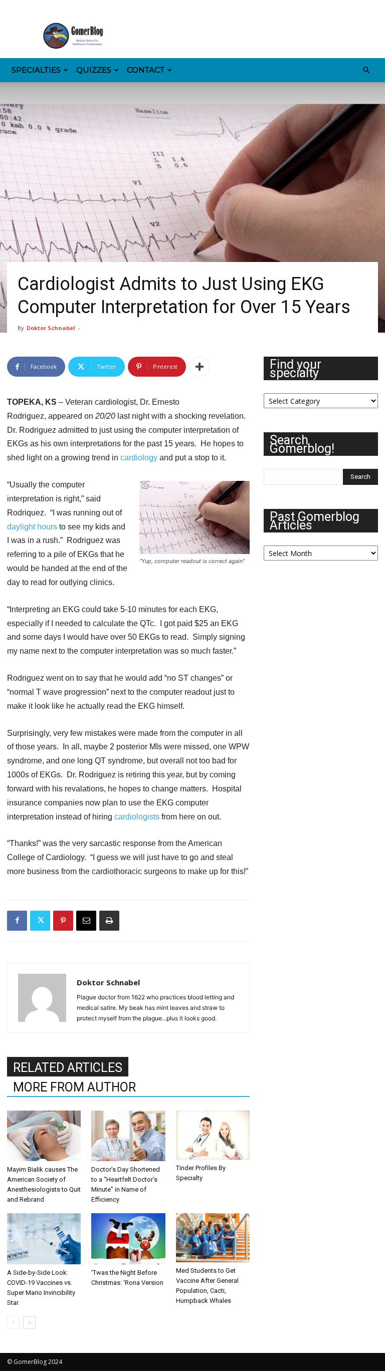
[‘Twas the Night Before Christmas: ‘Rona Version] (128, 1238)
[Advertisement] (260, 36)
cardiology (138, 457)
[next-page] (29, 1322)
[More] (199, 367)
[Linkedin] (47, 7)
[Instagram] (31, 7)
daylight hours (32, 526)
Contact (145, 70)
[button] (366, 70)
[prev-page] (13, 1322)
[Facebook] (14, 7)
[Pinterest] (64, 7)
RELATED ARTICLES (67, 1067)
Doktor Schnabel (51, 328)
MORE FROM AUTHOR (74, 1087)
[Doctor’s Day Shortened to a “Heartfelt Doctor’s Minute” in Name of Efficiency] (128, 1136)
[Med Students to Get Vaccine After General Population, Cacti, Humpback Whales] (213, 1237)
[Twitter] (97, 7)
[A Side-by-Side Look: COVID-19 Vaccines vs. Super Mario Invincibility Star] (44, 1238)
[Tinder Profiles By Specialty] (213, 1135)
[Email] (86, 921)
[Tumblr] (80, 7)
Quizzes (93, 70)
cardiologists (136, 816)
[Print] (109, 921)
